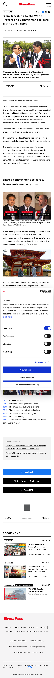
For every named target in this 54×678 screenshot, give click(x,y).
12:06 (5, 407)
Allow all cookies (27, 370)
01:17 (5, 400)
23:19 (5, 413)
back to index (27, 518)
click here (7, 317)
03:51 (5, 403)
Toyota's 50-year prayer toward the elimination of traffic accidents (26, 454)
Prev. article (44, 517)
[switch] (47, 336)
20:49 (5, 410)
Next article (9, 517)
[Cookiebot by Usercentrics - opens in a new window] (40, 291)
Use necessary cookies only (27, 385)
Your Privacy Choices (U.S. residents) (37, 665)
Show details (40, 362)
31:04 (5, 419)
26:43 (5, 416)
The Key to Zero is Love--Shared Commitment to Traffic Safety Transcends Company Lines (26, 447)
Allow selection (27, 377)
